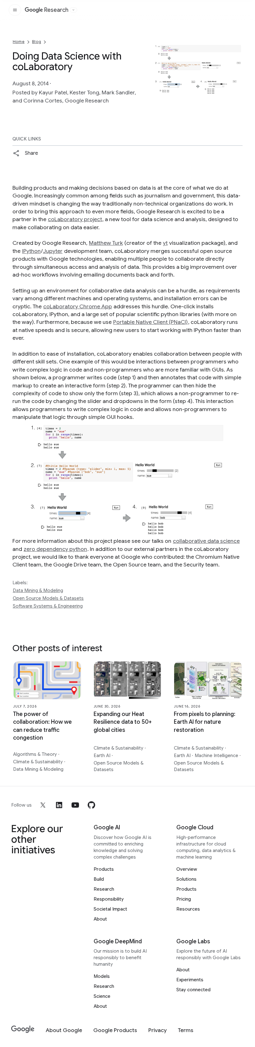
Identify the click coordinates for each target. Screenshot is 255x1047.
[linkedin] (59, 805)
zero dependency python (55, 549)
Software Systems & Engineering (48, 606)
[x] (42, 805)
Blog (36, 41)
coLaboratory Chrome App (77, 306)
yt (165, 242)
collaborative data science (206, 541)
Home (19, 41)
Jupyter (53, 251)
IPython (31, 251)
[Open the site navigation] (15, 10)
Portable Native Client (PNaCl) (150, 322)
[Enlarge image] (237, 89)
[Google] (23, 1029)
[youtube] (75, 805)
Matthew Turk (106, 242)
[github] (91, 805)
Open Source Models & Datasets (48, 598)
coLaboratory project (75, 219)
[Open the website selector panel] (73, 9)
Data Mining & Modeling (38, 590)
